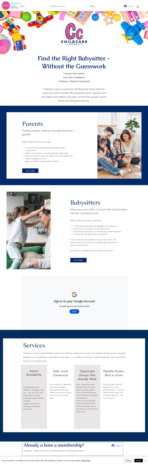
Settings (128, 460)
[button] (138, 6)
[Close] (145, 460)
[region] (34, 397)
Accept (138, 460)
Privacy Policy (85, 460)
